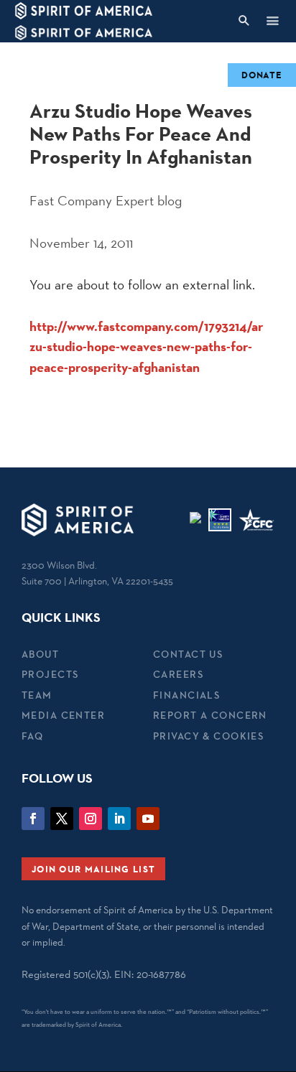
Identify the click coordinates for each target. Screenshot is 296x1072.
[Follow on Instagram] (90, 818)
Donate (261, 74)
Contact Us (188, 654)
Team (37, 695)
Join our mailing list (93, 868)
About (40, 654)
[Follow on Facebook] (33, 818)
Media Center (63, 715)
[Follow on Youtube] (148, 818)
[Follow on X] (61, 818)
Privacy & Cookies (208, 736)
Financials (186, 695)
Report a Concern (210, 715)
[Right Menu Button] (272, 20)
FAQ (32, 736)
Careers (178, 674)
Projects (50, 674)
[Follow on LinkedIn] (119, 818)
